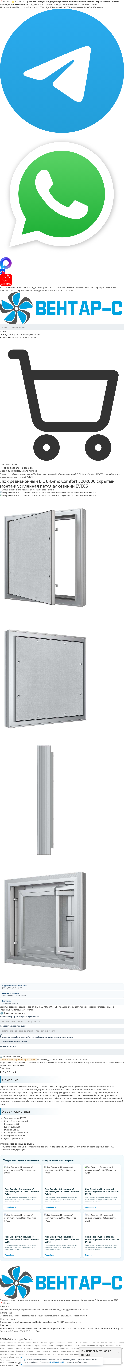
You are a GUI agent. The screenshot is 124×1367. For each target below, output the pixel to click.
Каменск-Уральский (67, 1351)
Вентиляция (5, 1309)
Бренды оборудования (65, 1309)
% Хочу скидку (43, 1059)
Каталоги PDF (6, 287)
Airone (66, 4)
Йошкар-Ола (20, 1351)
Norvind (31, 7)
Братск (37, 1346)
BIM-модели (18, 287)
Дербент (19, 1348)
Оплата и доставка (33, 287)
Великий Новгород (56, 1346)
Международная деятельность (48, 290)
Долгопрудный (52, 1348)
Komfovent (11, 7)
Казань (37, 1351)
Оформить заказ (8, 470)
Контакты (68, 290)
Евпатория (75, 1348)
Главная (4, 474)
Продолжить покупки (26, 470)
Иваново (3, 1351)
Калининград (46, 1351)
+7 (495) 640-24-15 (56, 1362)
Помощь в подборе (9, 1059)
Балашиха (96, 1343)
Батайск (112, 1343)
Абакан (10, 1343)
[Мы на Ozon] (62, 271)
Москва (3, 1343)
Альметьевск (19, 1343)
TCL (51, 7)
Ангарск (28, 1343)
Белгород (120, 1343)
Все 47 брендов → (97, 7)
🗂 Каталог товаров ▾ (22, 1)
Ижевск (11, 1351)
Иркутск (30, 1351)
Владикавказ (80, 1346)
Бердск (2, 1346)
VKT (67, 7)
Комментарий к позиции (13, 1026)
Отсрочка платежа (24, 290)
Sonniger (46, 7)
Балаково (86, 1343)
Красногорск (75, 1354)
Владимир (91, 1346)
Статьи (12, 290)
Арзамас (36, 1343)
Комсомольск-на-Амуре (34, 1354)
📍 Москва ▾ (6, 1)
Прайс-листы (48, 287)
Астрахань (70, 1343)
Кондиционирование (21, 1309)
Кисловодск (4, 1354)
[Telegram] (62, 71)
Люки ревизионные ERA (47, 474)
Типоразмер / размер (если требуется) (19, 1016)
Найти (3, 331)
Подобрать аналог (28, 1059)
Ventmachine (59, 7)
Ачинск (78, 1343)
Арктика (72, 7)
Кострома (65, 1354)
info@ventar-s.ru (32, 334)
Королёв (56, 1354)
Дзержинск (28, 1348)
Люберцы (11, 1357)
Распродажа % (32, 4)
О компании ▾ (61, 287)
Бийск (19, 1346)
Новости (4, 290)
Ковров (13, 1354)
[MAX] (62, 263)
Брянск (44, 1346)
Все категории (46, 4)
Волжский (120, 1346)
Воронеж (11, 1348)
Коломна (21, 1354)
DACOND (81, 4)
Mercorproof (22, 7)
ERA (92, 4)
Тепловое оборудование (43, 1309)
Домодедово (64, 1348)
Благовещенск (28, 1346)
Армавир (44, 1343)
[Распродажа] (62, 280)
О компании (74, 287)
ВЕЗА (86, 7)
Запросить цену (9, 464)
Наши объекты (87, 287)
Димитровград (39, 1348)
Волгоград (100, 1346)
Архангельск (60, 1343)
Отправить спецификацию (12, 1149)
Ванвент (80, 7)
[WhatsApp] (62, 195)
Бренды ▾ (58, 4)
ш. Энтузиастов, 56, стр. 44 (12, 334)
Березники (11, 1346)
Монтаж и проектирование (25, 1315)
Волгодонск (110, 1346)
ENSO (87, 4)
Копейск (48, 1354)
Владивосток (69, 1346)
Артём (51, 1343)
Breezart (73, 4)
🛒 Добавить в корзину (11, 1056)
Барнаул (104, 1343)
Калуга (55, 1351)
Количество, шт (8, 1046)
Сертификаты (101, 287)
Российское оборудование (20, 474)
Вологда (3, 1348)
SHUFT (38, 7)
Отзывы (112, 287)
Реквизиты (13, 1365)
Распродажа (82, 1309)
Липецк (3, 1357)
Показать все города (7, 1360)
